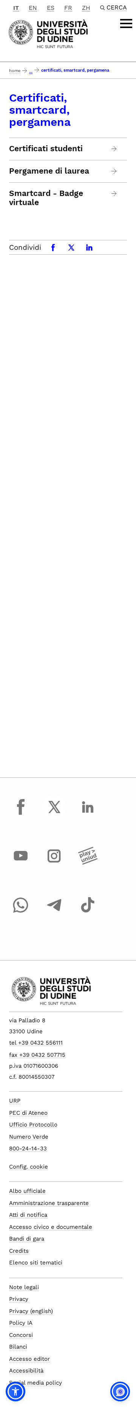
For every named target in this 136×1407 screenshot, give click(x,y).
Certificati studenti (46, 148)
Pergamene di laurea (49, 170)
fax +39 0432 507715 (37, 1054)
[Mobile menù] (126, 23)
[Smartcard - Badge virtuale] (114, 193)
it (16, 7)
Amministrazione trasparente (49, 1203)
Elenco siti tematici (35, 1262)
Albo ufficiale (27, 1191)
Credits (19, 1250)
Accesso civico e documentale (50, 1227)
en (33, 7)
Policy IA (20, 1322)
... (30, 71)
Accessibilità (26, 1370)
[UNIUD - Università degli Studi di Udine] (48, 33)
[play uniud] (87, 863)
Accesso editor (29, 1358)
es (50, 7)
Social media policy (35, 1382)
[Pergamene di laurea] (114, 171)
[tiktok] (87, 912)
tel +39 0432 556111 (36, 1042)
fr (68, 7)
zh (86, 7)
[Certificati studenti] (114, 149)
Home (14, 70)
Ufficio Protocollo (33, 1124)
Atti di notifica (28, 1214)
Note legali (24, 1287)
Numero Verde (28, 1136)
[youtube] (20, 863)
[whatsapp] (20, 912)
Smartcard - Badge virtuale (46, 198)
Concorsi (21, 1335)
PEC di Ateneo (28, 1112)
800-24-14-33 (28, 1148)
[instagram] (54, 863)
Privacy (18, 1299)
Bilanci (18, 1346)
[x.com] (54, 813)
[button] (15, 1391)
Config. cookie (28, 1166)
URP (14, 1100)
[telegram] (54, 912)
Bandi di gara (26, 1238)
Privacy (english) (31, 1311)
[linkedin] (87, 813)
